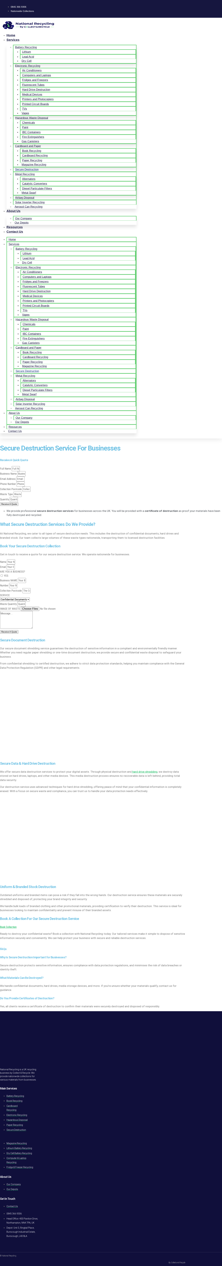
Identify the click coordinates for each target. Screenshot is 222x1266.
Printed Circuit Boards (35, 104)
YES (6, 575)
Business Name (8, 473)
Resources (15, 227)
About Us (13, 211)
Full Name (6, 468)
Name (3, 561)
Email (3, 566)
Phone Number (8, 484)
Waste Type (6, 494)
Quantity (5, 499)
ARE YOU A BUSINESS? (12, 571)
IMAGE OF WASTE (10, 608)
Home (11, 35)
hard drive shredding (144, 771)
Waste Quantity (8, 604)
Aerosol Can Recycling (28, 206)
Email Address (8, 478)
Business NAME (9, 580)
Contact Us (15, 231)
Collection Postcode (11, 489)
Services (13, 39)
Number (4, 585)
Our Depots (22, 222)
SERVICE (5, 595)
